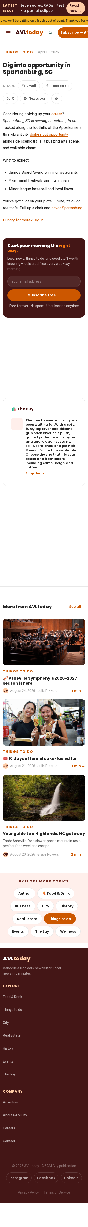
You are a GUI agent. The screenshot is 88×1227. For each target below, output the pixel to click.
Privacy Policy (28, 1192)
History (66, 906)
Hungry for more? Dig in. (23, 220)
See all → (77, 606)
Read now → (75, 8)
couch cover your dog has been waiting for (51, 422)
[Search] (50, 32)
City (45, 906)
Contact (9, 1141)
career (56, 114)
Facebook (60, 85)
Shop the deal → (38, 473)
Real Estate (27, 918)
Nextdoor (37, 98)
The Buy (42, 931)
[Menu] (8, 32)
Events (18, 931)
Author (24, 893)
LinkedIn (71, 1177)
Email (31, 85)
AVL (29, 32)
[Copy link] (56, 98)
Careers (9, 1128)
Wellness (68, 931)
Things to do (18, 52)
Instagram (18, 1177)
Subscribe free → (44, 295)
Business (23, 906)
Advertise (10, 1102)
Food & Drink (12, 997)
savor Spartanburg (66, 208)
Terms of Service (57, 1192)
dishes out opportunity (49, 134)
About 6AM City (15, 1115)
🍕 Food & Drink (56, 893)
